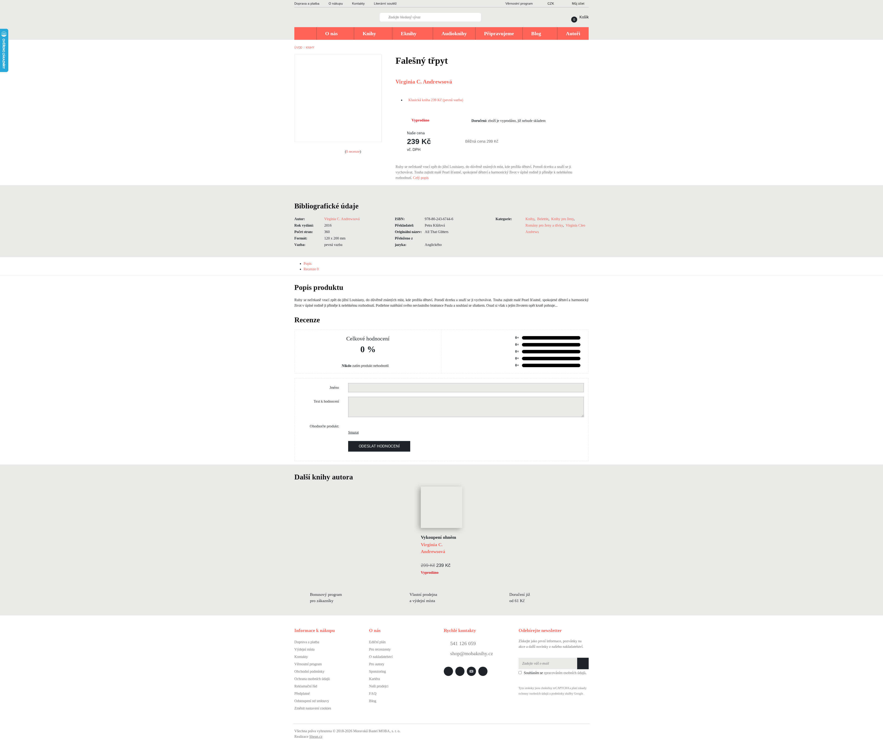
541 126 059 (462, 643)
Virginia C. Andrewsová (424, 82)
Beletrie (542, 219)
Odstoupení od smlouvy (311, 701)
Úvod (298, 47)
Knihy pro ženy (562, 219)
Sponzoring (377, 671)
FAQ (372, 693)
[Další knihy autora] (358, 477)
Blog (372, 701)
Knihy (310, 47)
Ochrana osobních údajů (312, 679)
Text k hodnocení (326, 401)
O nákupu (336, 3)
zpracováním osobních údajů (564, 673)
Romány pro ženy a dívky (544, 225)
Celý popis (421, 178)
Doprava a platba (306, 3)
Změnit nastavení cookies (312, 708)
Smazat (351, 432)
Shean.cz (315, 736)
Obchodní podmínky (309, 671)
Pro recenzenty (380, 649)
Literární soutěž (385, 3)
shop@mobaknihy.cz (471, 653)
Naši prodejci (378, 686)
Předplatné (302, 693)
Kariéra (374, 679)
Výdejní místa (304, 649)
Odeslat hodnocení (379, 446)
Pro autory (376, 664)
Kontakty (358, 3)
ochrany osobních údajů (534, 693)
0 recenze (353, 151)
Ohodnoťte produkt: (324, 426)
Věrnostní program (308, 664)
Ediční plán (377, 642)
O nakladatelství (381, 657)
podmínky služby (562, 693)
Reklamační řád (305, 686)
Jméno (334, 387)
